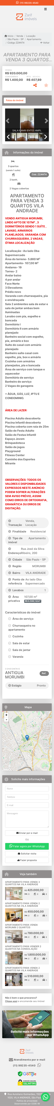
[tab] (15, 100)
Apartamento (34, 39)
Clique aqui (11, 1001)
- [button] (6, 719)
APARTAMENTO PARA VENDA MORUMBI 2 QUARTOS (21, 926)
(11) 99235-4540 (29, 2)
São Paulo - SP (16, 39)
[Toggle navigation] (46, 9)
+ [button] (6, 715)
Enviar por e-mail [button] (28, 833)
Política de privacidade (27, 1101)
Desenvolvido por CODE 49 (27, 1103)
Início (10, 36)
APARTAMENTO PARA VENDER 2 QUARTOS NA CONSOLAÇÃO (23, 947)
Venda (19, 36)
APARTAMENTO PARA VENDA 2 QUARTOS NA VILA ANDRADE (22, 904)
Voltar (46, 42)
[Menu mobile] (27, 17)
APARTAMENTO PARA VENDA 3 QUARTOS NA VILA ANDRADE (22, 883)
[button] (8, 120)
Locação (30, 36)
